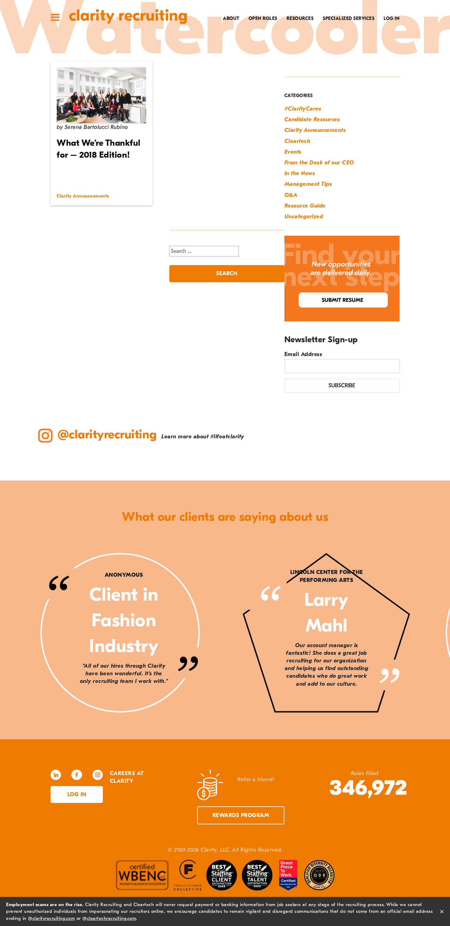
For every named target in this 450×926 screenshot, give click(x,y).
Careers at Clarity (211, 39)
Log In (391, 18)
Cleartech (297, 141)
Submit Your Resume (284, 67)
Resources (300, 18)
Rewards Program (240, 815)
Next (431, 634)
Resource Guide (305, 206)
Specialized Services (348, 18)
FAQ (306, 48)
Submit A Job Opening (283, 77)
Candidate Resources (312, 119)
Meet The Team (217, 29)
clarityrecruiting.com (53, 918)
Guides (302, 39)
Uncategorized (303, 216)
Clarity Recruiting (128, 15)
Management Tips (308, 184)
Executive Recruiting (344, 39)
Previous (18, 634)
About (231, 18)
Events (293, 152)
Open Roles (263, 18)
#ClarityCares (217, 48)
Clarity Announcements (315, 130)
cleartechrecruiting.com (111, 918)
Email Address (303, 354)
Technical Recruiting (343, 29)
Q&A (291, 195)
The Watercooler (288, 29)
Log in (76, 794)
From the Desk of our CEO (319, 162)
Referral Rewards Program (273, 58)
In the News (299, 173)
